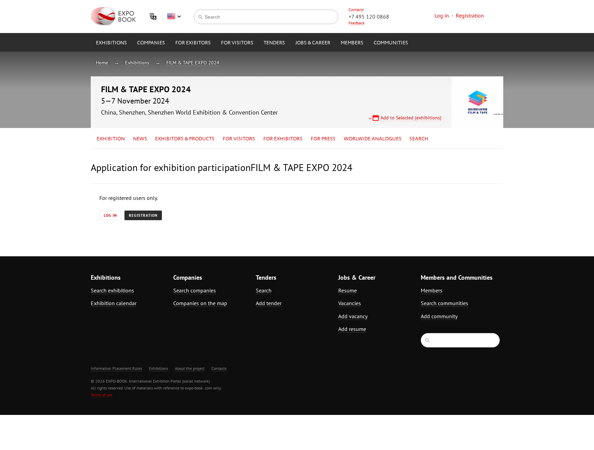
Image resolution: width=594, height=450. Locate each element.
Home (102, 63)
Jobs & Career (312, 43)
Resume (347, 290)
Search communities (444, 303)
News (140, 139)
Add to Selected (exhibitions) (411, 118)
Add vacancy (352, 316)
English (174, 16)
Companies (151, 43)
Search (418, 139)
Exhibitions (111, 43)
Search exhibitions (112, 290)
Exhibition (111, 139)
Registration (470, 15)
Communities (391, 43)
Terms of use (101, 394)
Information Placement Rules (116, 368)
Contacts (356, 9)
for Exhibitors (282, 139)
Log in (441, 15)
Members (352, 43)
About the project (190, 368)
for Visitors (237, 43)
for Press (323, 139)
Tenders (274, 43)
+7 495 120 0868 (369, 16)
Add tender (269, 303)
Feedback (357, 22)
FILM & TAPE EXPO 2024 (192, 63)
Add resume (352, 328)
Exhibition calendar (113, 303)
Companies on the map (200, 303)
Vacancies (349, 303)
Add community (439, 316)
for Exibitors (193, 43)
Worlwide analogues (373, 139)
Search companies (194, 290)
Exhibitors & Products (184, 139)
